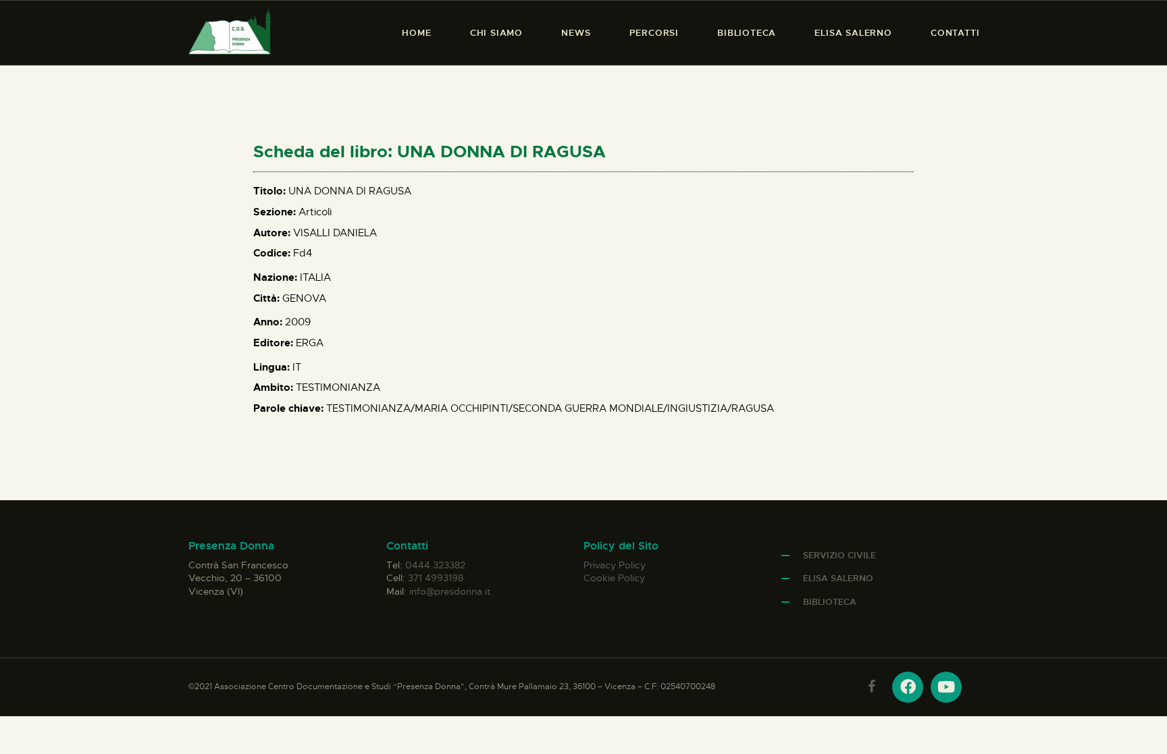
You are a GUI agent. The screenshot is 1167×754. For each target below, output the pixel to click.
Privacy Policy (615, 565)
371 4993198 (435, 578)
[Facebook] (907, 687)
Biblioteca (829, 602)
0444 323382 (435, 565)
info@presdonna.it (449, 591)
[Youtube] (946, 687)
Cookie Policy (614, 578)
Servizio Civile (839, 555)
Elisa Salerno (838, 578)
